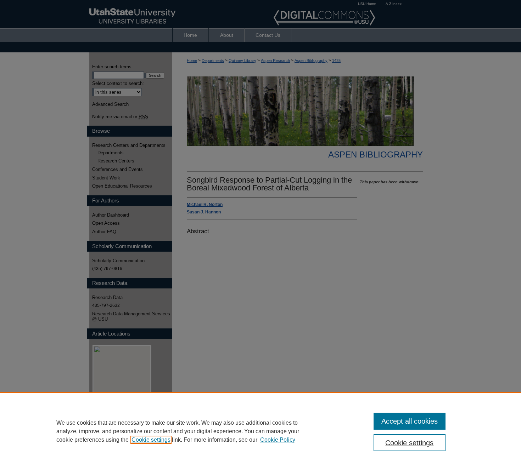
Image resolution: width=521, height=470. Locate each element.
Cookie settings (150, 440)
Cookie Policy (277, 440)
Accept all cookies (409, 421)
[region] (260, 431)
